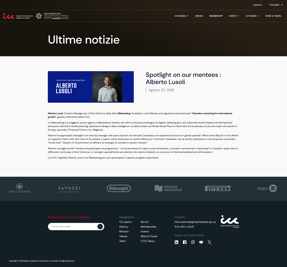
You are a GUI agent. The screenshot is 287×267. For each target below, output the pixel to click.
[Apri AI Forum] (258, 16)
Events (145, 231)
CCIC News (148, 241)
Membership (148, 226)
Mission (124, 231)
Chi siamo (125, 222)
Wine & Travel (149, 236)
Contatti (257, 5)
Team (122, 241)
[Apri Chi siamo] (188, 16)
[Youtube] (201, 242)
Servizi (144, 222)
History (123, 226)
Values (123, 236)
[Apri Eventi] (238, 16)
